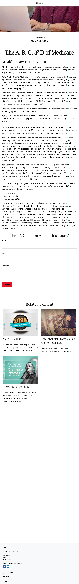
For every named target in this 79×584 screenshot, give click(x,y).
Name (4, 240)
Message (5, 265)
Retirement (6, 576)
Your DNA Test (12, 339)
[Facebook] (4, 566)
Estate (5, 581)
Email (4, 253)
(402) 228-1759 (13, 551)
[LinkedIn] (8, 566)
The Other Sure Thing (16, 386)
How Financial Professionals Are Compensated (58, 340)
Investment (6, 579)
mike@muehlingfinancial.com (12, 563)
